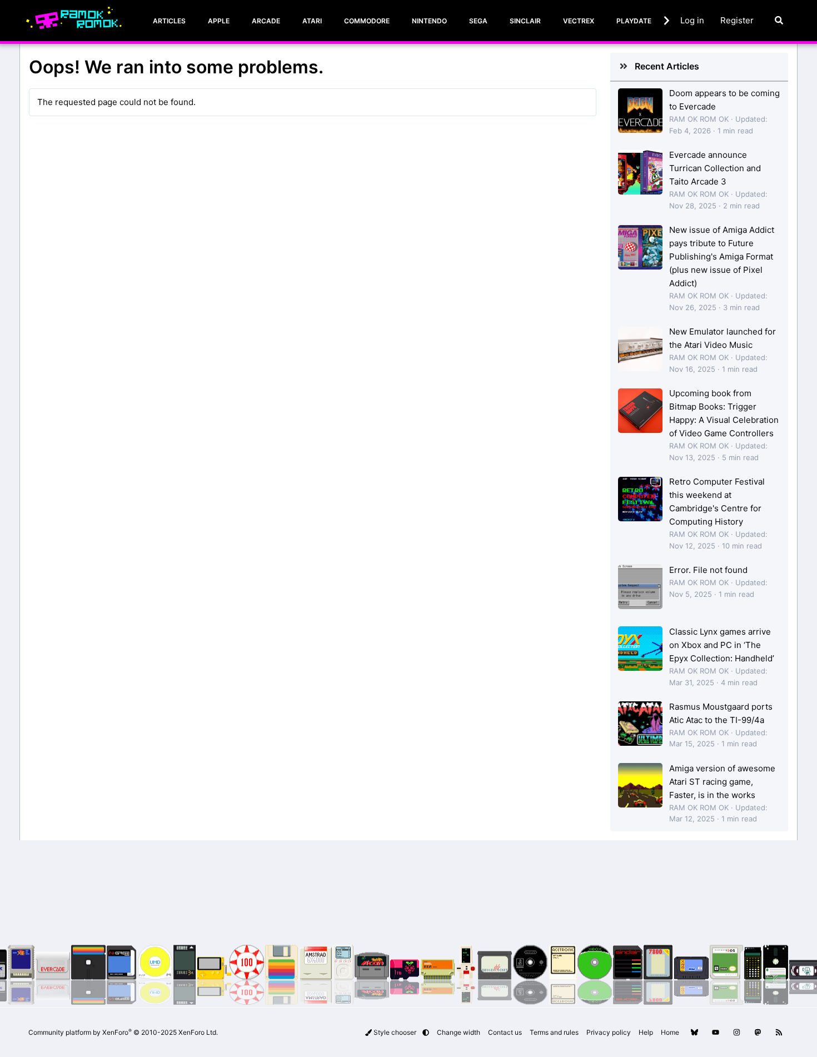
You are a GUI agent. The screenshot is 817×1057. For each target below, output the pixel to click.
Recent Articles (667, 66)
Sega (478, 21)
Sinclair (525, 21)
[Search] (779, 20)
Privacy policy (608, 1032)
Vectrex (578, 21)
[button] (425, 1032)
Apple (219, 21)
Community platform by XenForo (123, 1032)
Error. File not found (708, 570)
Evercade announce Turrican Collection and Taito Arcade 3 (715, 168)
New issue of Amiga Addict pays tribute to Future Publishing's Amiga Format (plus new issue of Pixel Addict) (721, 256)
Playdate (633, 21)
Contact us (505, 1032)
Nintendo (429, 21)
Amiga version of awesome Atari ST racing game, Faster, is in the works (722, 781)
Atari (312, 21)
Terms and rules (554, 1032)
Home (670, 1032)
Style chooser (395, 1032)
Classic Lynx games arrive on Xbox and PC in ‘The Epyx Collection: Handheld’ (721, 645)
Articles (169, 21)
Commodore (367, 21)
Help (646, 1032)
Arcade (266, 21)
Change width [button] (458, 1032)
